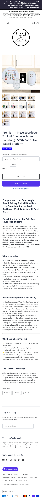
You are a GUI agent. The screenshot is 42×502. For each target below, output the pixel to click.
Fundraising (24, 474)
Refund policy (33, 478)
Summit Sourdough (12, 484)
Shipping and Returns (8, 478)
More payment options (21, 188)
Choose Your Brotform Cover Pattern (14, 155)
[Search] (8, 23)
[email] (3, 460)
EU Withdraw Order (22, 481)
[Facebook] (6, 460)
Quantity (13, 164)
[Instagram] (11, 460)
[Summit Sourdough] (21, 37)
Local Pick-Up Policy (8, 481)
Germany (8, 491)
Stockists (16, 474)
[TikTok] (19, 460)
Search (4, 474)
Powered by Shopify (23, 484)
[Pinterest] (15, 460)
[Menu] (4, 23)
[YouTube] (23, 460)
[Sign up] (38, 427)
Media (10, 474)
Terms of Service (22, 478)
